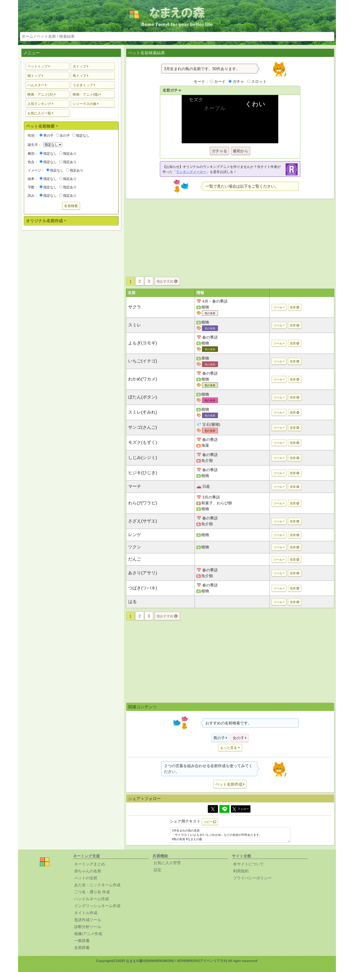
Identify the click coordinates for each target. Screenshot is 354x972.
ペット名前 (46, 36)
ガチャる (219, 151)
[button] (48, 66)
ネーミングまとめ (89, 864)
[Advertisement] (71, 310)
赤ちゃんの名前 (87, 871)
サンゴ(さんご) (142, 427)
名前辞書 (82, 948)
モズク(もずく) (142, 442)
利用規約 (241, 871)
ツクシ (134, 546)
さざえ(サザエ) (142, 521)
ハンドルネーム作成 (91, 899)
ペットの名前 (85, 878)
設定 (157, 870)
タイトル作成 (85, 913)
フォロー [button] (243, 809)
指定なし (83, 135)
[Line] (224, 809)
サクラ (134, 307)
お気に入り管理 (167, 863)
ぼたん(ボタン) (142, 397)
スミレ (134, 325)
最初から (240, 151)
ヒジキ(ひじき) (142, 472)
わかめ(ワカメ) (142, 379)
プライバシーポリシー (252, 878)
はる (132, 601)
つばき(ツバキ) (142, 588)
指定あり (70, 153)
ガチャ (238, 81)
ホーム (27, 36)
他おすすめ (165, 281)
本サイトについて (248, 864)
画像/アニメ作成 (88, 934)
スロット (259, 81)
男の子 (48, 135)
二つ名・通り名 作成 (92, 892)
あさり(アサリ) (142, 572)
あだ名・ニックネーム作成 (97, 885)
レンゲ (134, 534)
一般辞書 (82, 941)
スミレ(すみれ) (142, 412)
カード (220, 81)
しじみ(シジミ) (142, 457)
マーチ (134, 486)
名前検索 (71, 206)
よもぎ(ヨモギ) (142, 343)
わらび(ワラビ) (142, 503)
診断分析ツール (87, 927)
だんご (134, 559)
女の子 (65, 135)
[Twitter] (213, 809)
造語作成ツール (87, 920)
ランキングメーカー (191, 172)
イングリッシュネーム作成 (97, 906)
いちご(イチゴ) (142, 361)
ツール (278, 307)
